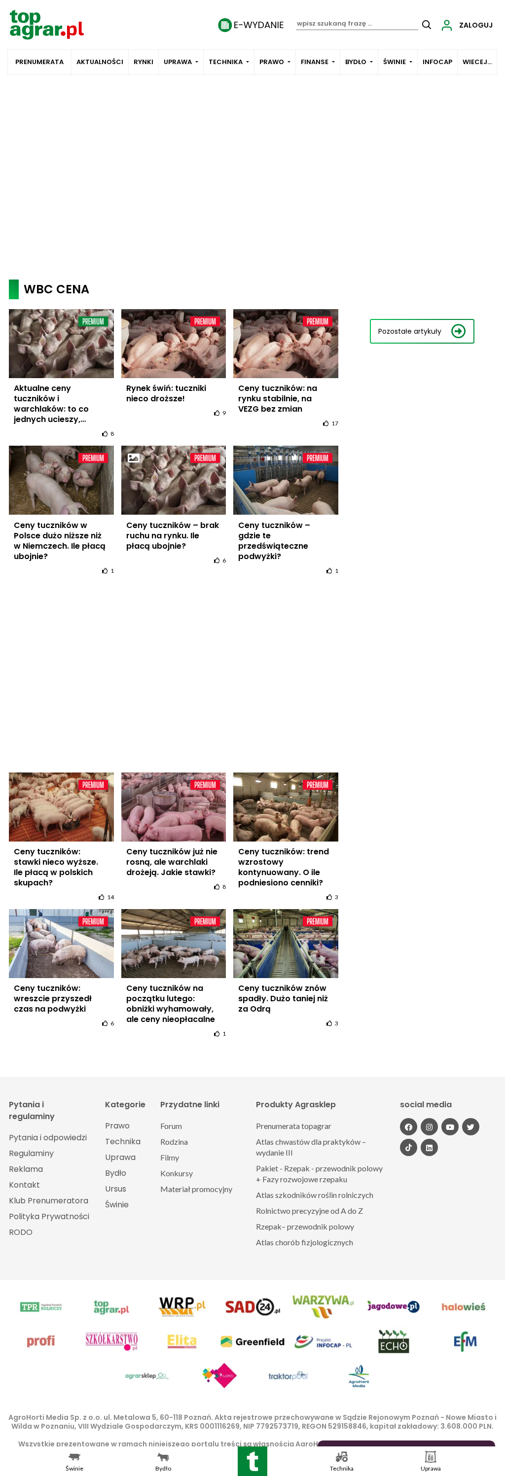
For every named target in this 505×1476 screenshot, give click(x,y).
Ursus (115, 1189)
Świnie (394, 62)
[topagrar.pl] (46, 24)
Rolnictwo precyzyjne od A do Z (309, 1210)
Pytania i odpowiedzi (48, 1137)
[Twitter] (470, 1126)
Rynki (143, 62)
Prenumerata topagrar (293, 1125)
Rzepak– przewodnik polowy (305, 1226)
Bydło (355, 62)
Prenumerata (39, 62)
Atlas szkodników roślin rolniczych (314, 1194)
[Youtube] (450, 1126)
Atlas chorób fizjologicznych (304, 1242)
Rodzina (174, 1141)
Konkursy (176, 1173)
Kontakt (24, 1185)
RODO (21, 1232)
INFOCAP (437, 62)
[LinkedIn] (429, 1147)
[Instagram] (429, 1126)
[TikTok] (408, 1147)
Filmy (169, 1157)
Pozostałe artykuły (409, 331)
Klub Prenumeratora (48, 1200)
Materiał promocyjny (196, 1189)
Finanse (314, 62)
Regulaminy (31, 1153)
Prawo (271, 62)
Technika (226, 62)
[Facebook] (408, 1126)
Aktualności (99, 62)
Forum (171, 1125)
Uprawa (178, 62)
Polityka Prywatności (49, 1216)
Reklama (26, 1169)
